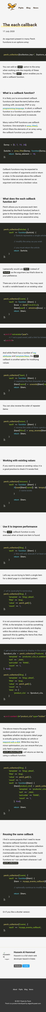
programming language (13, 108)
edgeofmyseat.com (34, 1003)
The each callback (20, 24)
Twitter (25, 966)
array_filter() (32, 125)
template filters (22, 356)
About (15, 989)
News (35, 8)
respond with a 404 (11, 742)
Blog (28, 8)
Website (18, 966)
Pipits (21, 8)
